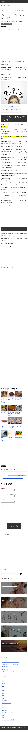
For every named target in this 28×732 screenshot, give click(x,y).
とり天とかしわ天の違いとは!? (18, 425)
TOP (5, 10)
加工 (12, 469)
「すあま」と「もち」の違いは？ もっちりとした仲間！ (4, 400)
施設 (3, 693)
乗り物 (3, 683)
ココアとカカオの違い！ (11, 399)
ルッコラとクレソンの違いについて (16, 475)
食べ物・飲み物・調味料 (6, 23)
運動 (3, 715)
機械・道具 (4, 695)
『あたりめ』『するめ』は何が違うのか (11, 109)
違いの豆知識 (5, 5)
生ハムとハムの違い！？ (18, 399)
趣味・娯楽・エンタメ (7, 712)
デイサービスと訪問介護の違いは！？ (11, 664)
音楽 (3, 717)
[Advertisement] (14, 45)
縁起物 (15, 469)
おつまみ (6, 469)
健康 (3, 686)
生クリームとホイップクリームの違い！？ (4, 439)
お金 (3, 681)
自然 (3, 707)
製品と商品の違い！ (4, 413)
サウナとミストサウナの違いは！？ (10, 662)
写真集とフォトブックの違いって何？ (18, 414)
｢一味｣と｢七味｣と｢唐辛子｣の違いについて (4, 426)
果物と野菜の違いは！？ (18, 438)
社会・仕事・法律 (6, 703)
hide (12, 106)
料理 (3, 690)
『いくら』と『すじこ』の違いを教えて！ (13, 478)
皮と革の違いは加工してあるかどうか (11, 414)
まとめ (3, 110)
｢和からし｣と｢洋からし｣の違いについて (11, 426)
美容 (3, 705)
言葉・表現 (4, 710)
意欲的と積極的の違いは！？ (9, 666)
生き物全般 (4, 700)
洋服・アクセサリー (7, 698)
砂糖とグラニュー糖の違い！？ (11, 438)
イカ (10, 469)
